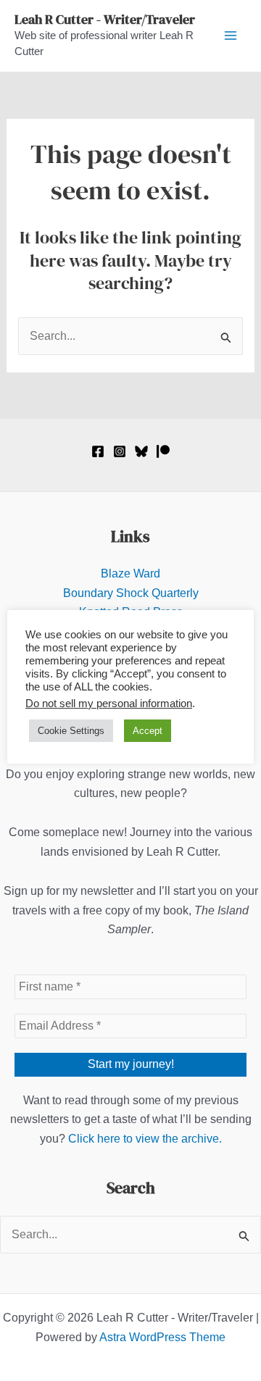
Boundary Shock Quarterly (131, 593)
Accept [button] (147, 730)
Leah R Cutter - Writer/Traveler (104, 19)
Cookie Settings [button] (71, 730)
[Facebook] (97, 451)
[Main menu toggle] (230, 35)
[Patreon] (163, 451)
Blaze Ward (130, 573)
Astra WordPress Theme (162, 1337)
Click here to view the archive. (145, 1138)
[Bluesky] (141, 451)
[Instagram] (119, 451)
